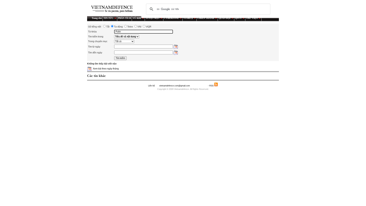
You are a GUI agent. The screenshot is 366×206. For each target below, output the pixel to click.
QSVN (238, 18)
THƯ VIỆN (252, 18)
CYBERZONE (171, 18)
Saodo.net (199, 85)
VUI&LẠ (188, 18)
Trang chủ (97, 18)
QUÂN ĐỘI (224, 18)
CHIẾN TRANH (205, 18)
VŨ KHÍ (137, 18)
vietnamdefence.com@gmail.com (174, 85)
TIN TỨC (108, 18)
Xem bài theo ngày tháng (106, 68)
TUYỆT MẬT (153, 18)
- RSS (211, 85)
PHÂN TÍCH (124, 18)
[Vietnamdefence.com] (113, 9)
